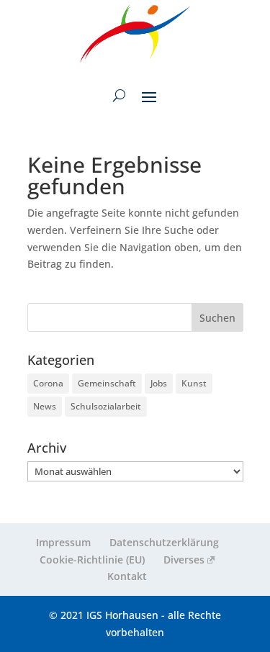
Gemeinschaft (107, 383)
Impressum (63, 542)
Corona (48, 383)
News (44, 406)
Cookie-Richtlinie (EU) (92, 559)
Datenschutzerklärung (164, 542)
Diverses (183, 559)
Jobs (158, 383)
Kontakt (127, 576)
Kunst (194, 383)
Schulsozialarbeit (106, 406)
